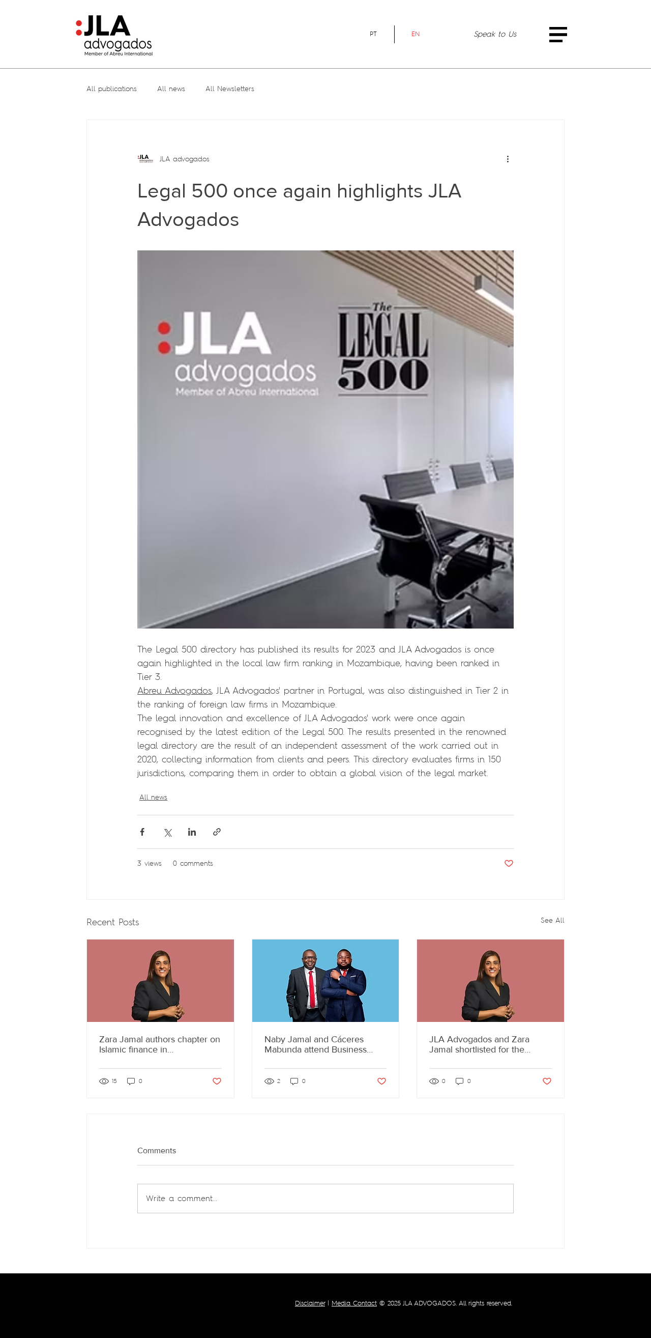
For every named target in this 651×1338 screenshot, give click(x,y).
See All (553, 920)
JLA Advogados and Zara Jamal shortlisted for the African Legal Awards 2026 (483, 1044)
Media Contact (354, 1303)
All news (171, 88)
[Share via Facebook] (142, 832)
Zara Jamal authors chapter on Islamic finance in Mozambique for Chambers (159, 1044)
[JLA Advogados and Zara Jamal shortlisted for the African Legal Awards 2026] (490, 981)
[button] (558, 34)
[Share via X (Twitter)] (167, 832)
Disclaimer (310, 1303)
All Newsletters (229, 88)
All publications (111, 88)
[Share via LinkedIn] (192, 832)
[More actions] (507, 159)
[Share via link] (217, 832)
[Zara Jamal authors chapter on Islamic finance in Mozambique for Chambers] (160, 981)
